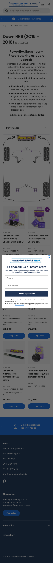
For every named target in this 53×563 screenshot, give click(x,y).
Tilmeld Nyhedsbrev (26, 294)
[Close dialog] (49, 256)
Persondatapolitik (19, 305)
